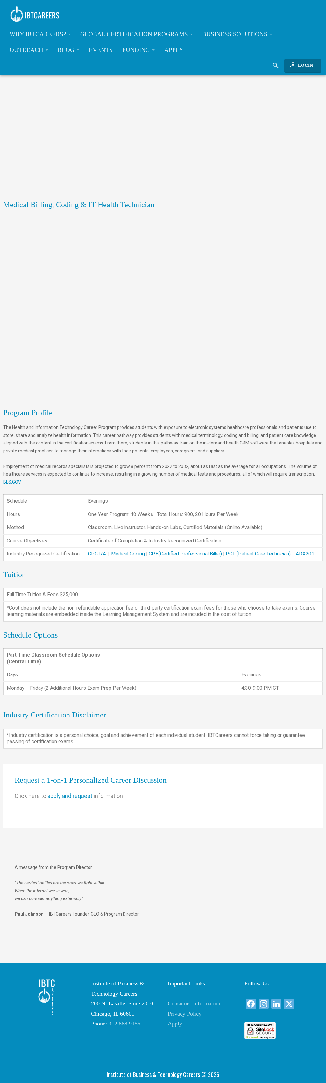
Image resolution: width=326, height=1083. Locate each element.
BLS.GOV (12, 482)
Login (301, 65)
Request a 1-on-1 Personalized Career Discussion (91, 780)
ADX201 (305, 554)
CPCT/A (97, 554)
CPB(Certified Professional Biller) (185, 554)
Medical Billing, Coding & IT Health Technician (78, 204)
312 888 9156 (124, 1023)
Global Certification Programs (134, 34)
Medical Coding (128, 554)
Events (101, 49)
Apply (173, 49)
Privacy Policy (185, 1013)
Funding (137, 49)
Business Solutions (235, 34)
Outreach (27, 49)
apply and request (69, 796)
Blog (67, 49)
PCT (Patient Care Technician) (258, 554)
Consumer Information (194, 1003)
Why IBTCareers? (38, 34)
